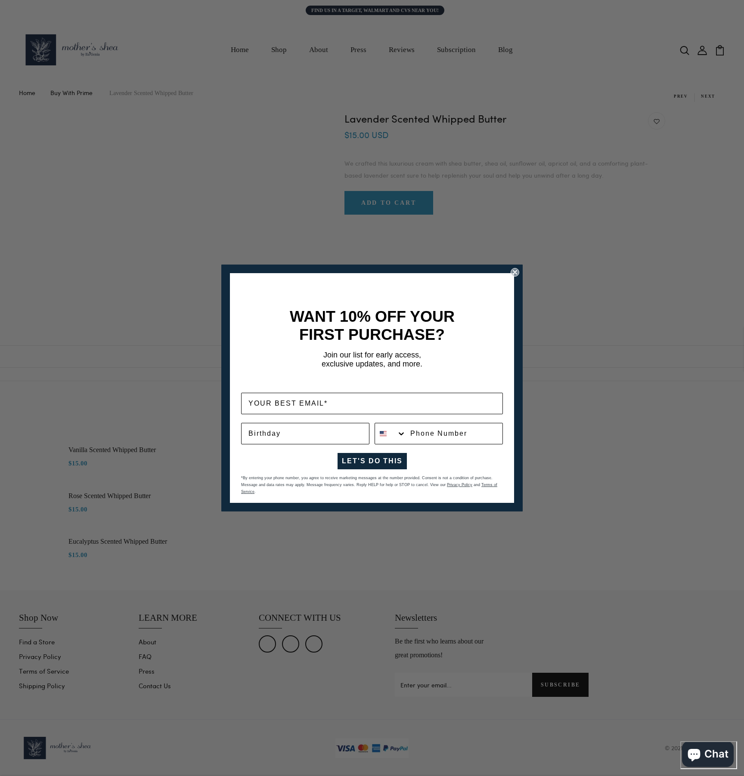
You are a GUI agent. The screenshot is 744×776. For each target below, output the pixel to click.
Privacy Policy (459, 485)
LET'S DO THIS (372, 461)
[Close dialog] (515, 272)
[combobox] (390, 433)
